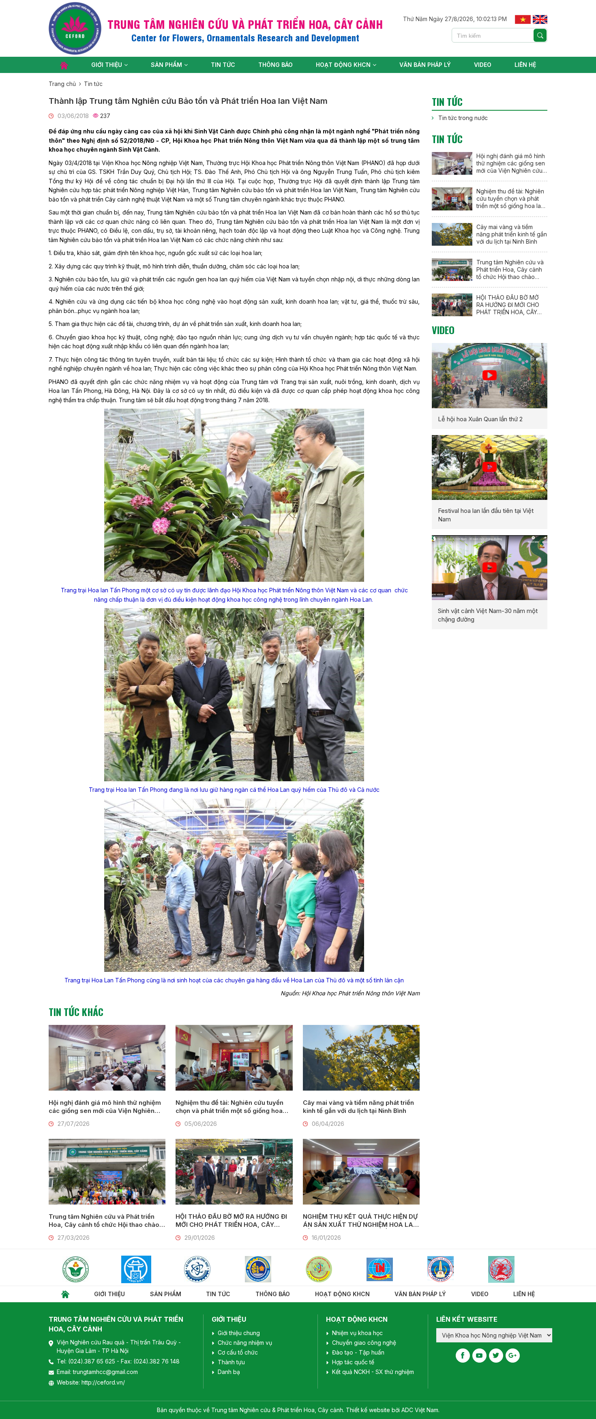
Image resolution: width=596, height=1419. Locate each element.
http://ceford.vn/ (103, 1382)
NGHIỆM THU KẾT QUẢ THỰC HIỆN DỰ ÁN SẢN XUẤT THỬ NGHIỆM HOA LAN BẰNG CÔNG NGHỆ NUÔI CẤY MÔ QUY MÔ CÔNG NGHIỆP (361, 1221)
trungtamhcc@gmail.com (105, 1371)
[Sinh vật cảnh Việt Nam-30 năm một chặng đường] (489, 567)
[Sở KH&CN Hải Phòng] (204, 1269)
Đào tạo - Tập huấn (358, 1352)
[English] (540, 18)
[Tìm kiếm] (540, 35)
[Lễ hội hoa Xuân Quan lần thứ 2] (489, 375)
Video (482, 64)
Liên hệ (525, 64)
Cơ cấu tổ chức (238, 1352)
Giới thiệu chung (239, 1332)
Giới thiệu (106, 64)
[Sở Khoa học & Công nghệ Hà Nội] (82, 1269)
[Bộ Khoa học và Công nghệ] (143, 1269)
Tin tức (223, 64)
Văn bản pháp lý (425, 64)
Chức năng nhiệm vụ (245, 1342)
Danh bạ (229, 1371)
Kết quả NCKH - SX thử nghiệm (373, 1371)
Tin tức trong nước (463, 117)
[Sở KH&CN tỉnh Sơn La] (508, 1269)
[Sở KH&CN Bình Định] (447, 1269)
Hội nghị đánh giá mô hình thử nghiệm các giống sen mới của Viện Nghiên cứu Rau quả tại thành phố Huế (105, 1107)
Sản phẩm (166, 64)
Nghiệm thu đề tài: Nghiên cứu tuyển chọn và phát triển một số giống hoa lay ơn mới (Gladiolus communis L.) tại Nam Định (232, 1107)
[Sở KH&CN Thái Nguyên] (326, 1269)
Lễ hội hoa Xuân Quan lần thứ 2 (480, 419)
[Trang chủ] (64, 65)
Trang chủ (62, 83)
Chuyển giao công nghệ (364, 1342)
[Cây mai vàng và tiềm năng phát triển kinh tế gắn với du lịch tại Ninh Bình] (361, 1058)
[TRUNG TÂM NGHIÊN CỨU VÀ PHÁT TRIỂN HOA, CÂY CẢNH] (75, 28)
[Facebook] (463, 1355)
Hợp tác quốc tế (353, 1362)
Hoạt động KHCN (343, 64)
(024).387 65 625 (92, 1361)
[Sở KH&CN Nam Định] (386, 1269)
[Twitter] (496, 1355)
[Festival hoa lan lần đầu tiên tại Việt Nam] (489, 467)
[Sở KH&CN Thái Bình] (265, 1269)
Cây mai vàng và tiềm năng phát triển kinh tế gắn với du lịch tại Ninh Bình (358, 1107)
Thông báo (275, 64)
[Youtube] (479, 1355)
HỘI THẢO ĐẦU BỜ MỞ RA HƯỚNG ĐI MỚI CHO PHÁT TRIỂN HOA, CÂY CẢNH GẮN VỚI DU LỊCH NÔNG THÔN (232, 1221)
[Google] (513, 1355)
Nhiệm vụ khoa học (357, 1332)
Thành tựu (231, 1362)
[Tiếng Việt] (523, 18)
